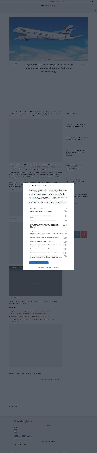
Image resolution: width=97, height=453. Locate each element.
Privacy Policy (56, 267)
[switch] (65, 211)
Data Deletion (41, 267)
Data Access (48, 267)
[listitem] (48, 208)
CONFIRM (39, 262)
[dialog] (48, 226)
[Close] (71, 186)
